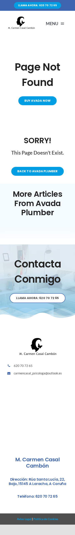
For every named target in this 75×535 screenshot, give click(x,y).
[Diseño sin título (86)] (21, 18)
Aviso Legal (24, 519)
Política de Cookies (45, 519)
